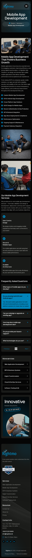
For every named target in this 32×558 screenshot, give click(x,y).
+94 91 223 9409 (7, 531)
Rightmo (8, 550)
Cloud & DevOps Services (13, 382)
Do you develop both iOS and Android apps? (12, 297)
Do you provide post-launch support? (12, 332)
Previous (6, 349)
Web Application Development (14, 364)
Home (13, 23)
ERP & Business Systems (12, 370)
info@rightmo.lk (7, 534)
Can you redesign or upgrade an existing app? (13, 314)
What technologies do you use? (13, 341)
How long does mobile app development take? (12, 323)
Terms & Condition (21, 554)
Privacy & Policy (9, 554)
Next (26, 349)
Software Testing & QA (12, 388)
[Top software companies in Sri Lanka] (8, 470)
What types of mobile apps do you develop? (14, 288)
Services (19, 23)
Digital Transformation (12, 376)
